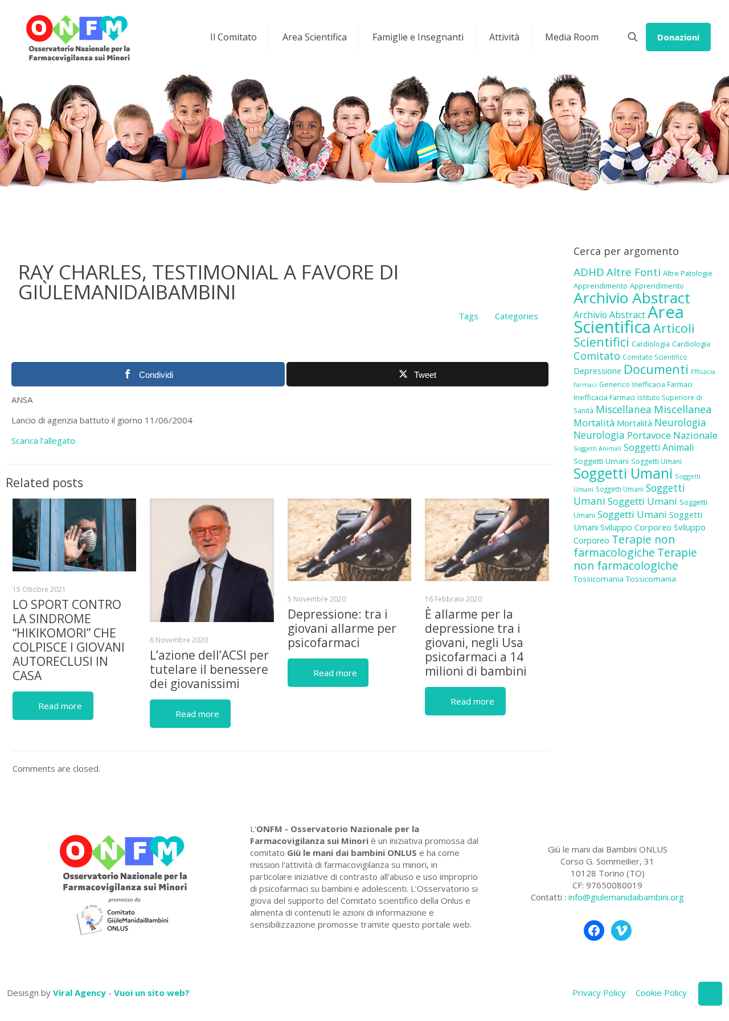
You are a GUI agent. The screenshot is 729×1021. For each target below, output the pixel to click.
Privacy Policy (599, 992)
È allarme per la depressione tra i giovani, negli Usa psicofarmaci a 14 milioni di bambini (476, 642)
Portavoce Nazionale (672, 435)
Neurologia (680, 422)
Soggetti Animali (597, 448)
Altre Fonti (634, 272)
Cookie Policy (661, 992)
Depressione (597, 370)
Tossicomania (599, 579)
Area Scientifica (629, 319)
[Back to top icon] (710, 994)
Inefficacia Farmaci (662, 384)
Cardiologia (651, 344)
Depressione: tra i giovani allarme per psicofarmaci (342, 628)
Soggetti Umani (601, 461)
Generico (614, 384)
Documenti (656, 368)
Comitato (597, 356)
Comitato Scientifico (654, 356)
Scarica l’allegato (43, 440)
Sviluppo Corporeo (635, 527)
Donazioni (678, 37)
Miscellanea (624, 409)
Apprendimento (601, 286)
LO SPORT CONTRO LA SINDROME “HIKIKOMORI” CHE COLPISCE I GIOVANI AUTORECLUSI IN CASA (69, 640)
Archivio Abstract (632, 297)
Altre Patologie (687, 273)
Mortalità (594, 422)
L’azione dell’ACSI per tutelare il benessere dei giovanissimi (209, 669)
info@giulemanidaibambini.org (626, 897)
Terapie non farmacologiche (624, 546)
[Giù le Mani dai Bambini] (77, 37)
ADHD (589, 272)
